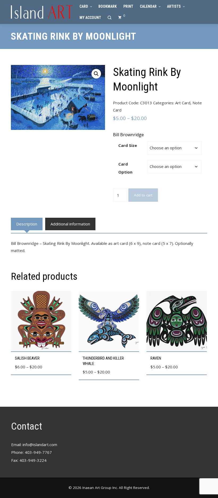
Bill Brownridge (128, 135)
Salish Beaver (27, 358)
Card (83, 6)
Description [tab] (26, 224)
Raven (155, 358)
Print (128, 6)
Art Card (182, 102)
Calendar (148, 6)
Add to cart (143, 195)
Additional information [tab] (70, 224)
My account (90, 17)
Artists (174, 6)
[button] (96, 74)
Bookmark (107, 6)
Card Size (127, 145)
